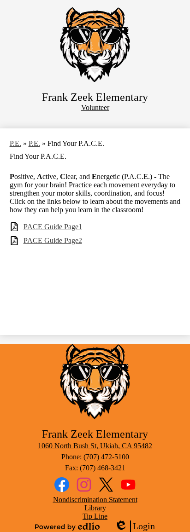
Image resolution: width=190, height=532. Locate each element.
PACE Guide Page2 (53, 240)
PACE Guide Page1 (53, 227)
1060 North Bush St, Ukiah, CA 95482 (95, 446)
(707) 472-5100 (106, 457)
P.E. (15, 143)
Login (134, 526)
